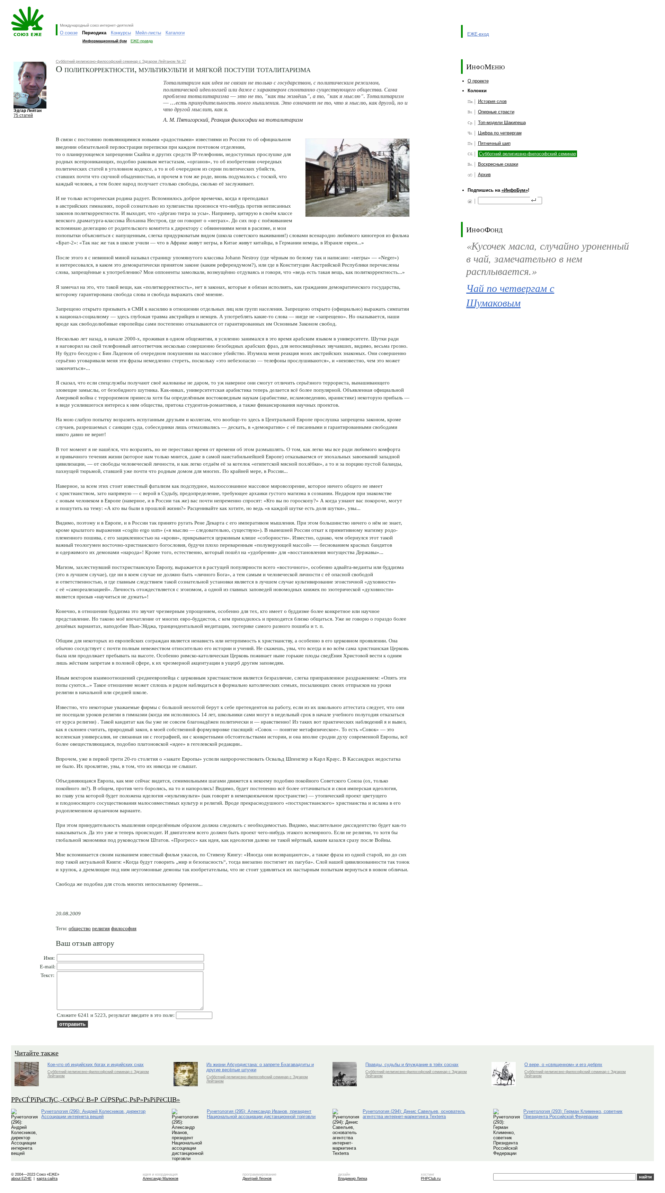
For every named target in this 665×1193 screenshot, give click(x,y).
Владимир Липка (352, 1178)
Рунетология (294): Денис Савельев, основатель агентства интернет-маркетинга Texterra (414, 1114)
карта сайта (47, 1178)
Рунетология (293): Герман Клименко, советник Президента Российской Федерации (572, 1114)
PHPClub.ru (431, 1178)
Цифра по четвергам (500, 133)
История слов (492, 101)
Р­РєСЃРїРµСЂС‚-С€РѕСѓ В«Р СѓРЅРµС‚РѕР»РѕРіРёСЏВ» (95, 1099)
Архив (484, 174)
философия (123, 928)
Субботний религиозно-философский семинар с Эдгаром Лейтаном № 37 (121, 61)
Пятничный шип (494, 143)
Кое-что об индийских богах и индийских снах (95, 1064)
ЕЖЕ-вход (478, 34)
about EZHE (21, 1178)
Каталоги (175, 32)
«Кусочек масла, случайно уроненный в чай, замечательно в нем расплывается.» (547, 258)
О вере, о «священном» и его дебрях (563, 1064)
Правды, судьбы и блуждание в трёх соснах (412, 1064)
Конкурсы (121, 32)
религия (101, 928)
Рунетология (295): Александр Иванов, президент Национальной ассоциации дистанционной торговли (261, 1114)
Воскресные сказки (498, 164)
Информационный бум (104, 41)
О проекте (478, 81)
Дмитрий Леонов (257, 1178)
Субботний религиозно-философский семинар (527, 153)
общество (80, 928)
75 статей (23, 115)
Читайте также (37, 1052)
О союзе (69, 32)
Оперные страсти (496, 111)
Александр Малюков (160, 1178)
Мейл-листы (148, 32)
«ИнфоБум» (515, 190)
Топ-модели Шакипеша (502, 122)
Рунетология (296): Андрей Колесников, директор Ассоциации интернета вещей (93, 1114)
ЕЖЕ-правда (142, 41)
